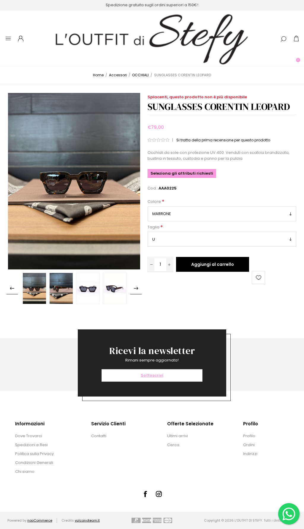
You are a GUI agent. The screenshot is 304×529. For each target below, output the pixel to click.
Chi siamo (24, 471)
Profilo (249, 436)
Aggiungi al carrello (212, 264)
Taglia (154, 227)
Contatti (98, 436)
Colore (155, 202)
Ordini (249, 445)
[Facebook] (145, 494)
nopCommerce (39, 520)
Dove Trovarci (28, 436)
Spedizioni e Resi (31, 445)
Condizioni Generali (34, 462)
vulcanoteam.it (87, 520)
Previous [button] (12, 288)
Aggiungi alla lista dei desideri (258, 277)
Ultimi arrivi (177, 436)
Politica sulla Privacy (34, 454)
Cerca (173, 445)
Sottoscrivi (152, 375)
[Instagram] (159, 494)
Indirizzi (250, 454)
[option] (34, 288)
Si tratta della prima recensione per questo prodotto (223, 140)
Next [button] (136, 288)
